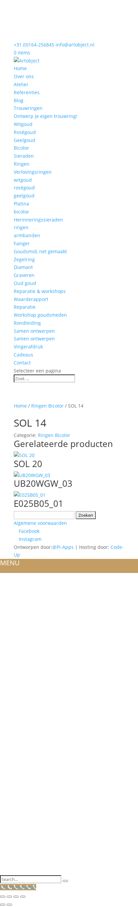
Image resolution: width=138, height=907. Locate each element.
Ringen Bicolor (47, 406)
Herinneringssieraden (38, 219)
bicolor (21, 211)
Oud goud (25, 283)
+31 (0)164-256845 (34, 44)
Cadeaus (23, 354)
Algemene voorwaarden (40, 523)
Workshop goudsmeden (40, 315)
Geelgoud (24, 140)
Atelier (21, 84)
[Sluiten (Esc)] (22, 897)
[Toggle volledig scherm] (9, 897)
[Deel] (16, 897)
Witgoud (23, 124)
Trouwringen (28, 108)
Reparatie (25, 307)
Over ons (24, 76)
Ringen (21, 164)
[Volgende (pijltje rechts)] (9, 905)
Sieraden (24, 156)
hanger (22, 243)
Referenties (27, 92)
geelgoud (24, 195)
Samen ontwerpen (34, 331)
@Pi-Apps (63, 547)
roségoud (24, 187)
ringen (21, 227)
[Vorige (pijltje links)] (2, 905)
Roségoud (25, 132)
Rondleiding (27, 323)
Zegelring (24, 259)
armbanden (27, 235)
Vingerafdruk (28, 346)
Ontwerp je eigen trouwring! (45, 116)
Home (20, 68)
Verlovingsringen (33, 172)
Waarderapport (31, 299)
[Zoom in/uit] (2, 897)
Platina (21, 203)
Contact (22, 362)
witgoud (23, 180)
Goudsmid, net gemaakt (40, 251)
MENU (10, 562)
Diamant (23, 267)
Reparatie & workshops (40, 291)
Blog (18, 100)
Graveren (24, 275)
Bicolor (21, 148)
